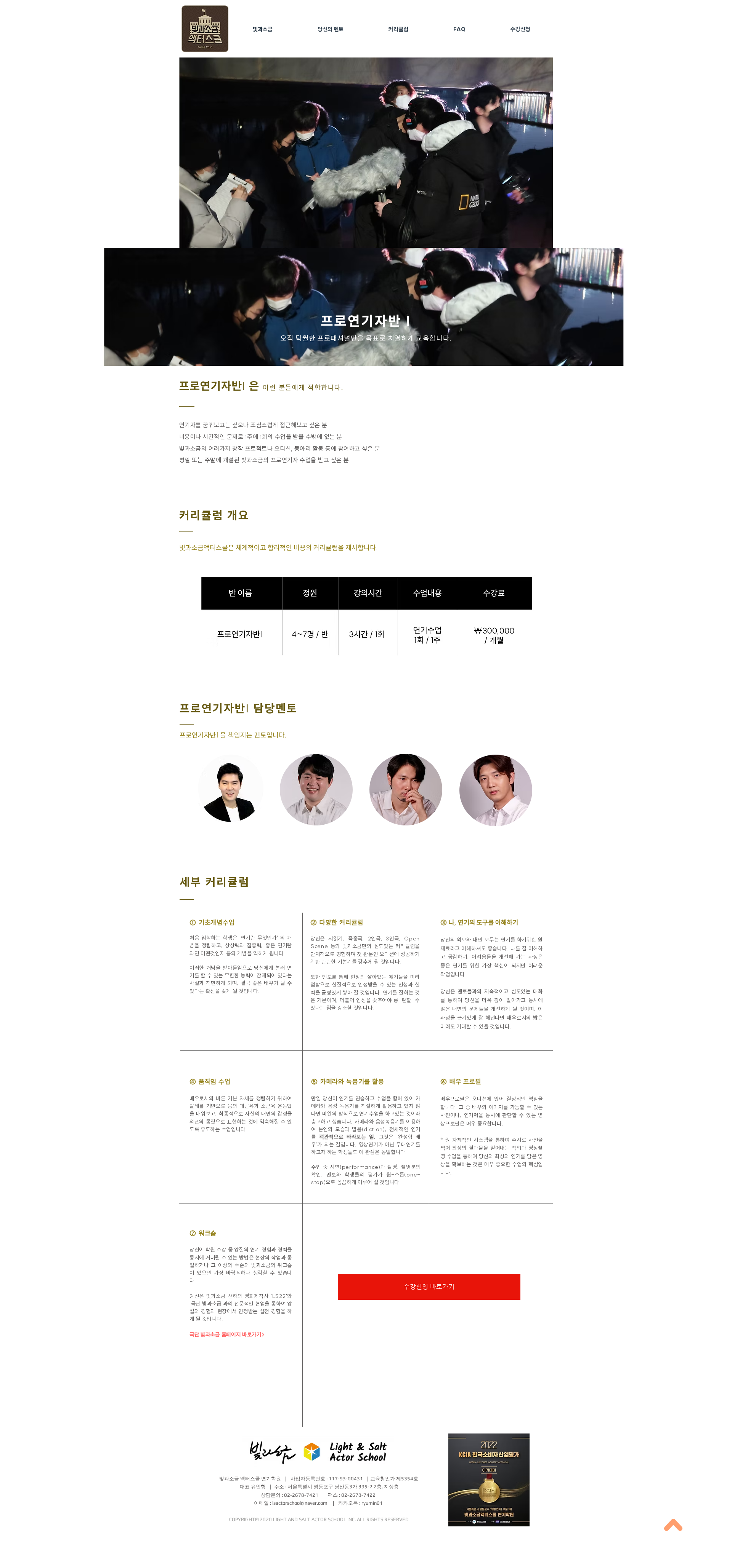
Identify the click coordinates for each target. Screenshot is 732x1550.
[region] (233, 795)
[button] (262, 29)
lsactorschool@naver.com (299, 1503)
